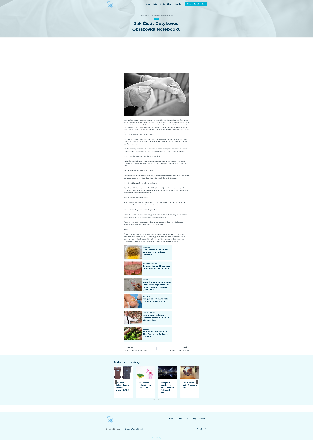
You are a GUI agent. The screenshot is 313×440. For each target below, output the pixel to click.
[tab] (153, 399)
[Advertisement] (156, 55)
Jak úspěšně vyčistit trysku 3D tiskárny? (144, 385)
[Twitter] (201, 429)
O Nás (162, 4)
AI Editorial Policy (156, 438)
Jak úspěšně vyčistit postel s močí (190, 385)
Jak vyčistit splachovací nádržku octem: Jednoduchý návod (167, 387)
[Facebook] (197, 429)
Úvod (148, 4)
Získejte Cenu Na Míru (195, 4)
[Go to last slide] (116, 382)
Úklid (156, 19)
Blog (194, 419)
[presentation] (123, 372)
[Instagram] (205, 429)
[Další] (197, 382)
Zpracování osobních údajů (134, 429)
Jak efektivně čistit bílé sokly (179, 348)
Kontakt (178, 4)
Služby (155, 4)
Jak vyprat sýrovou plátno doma (135, 348)
